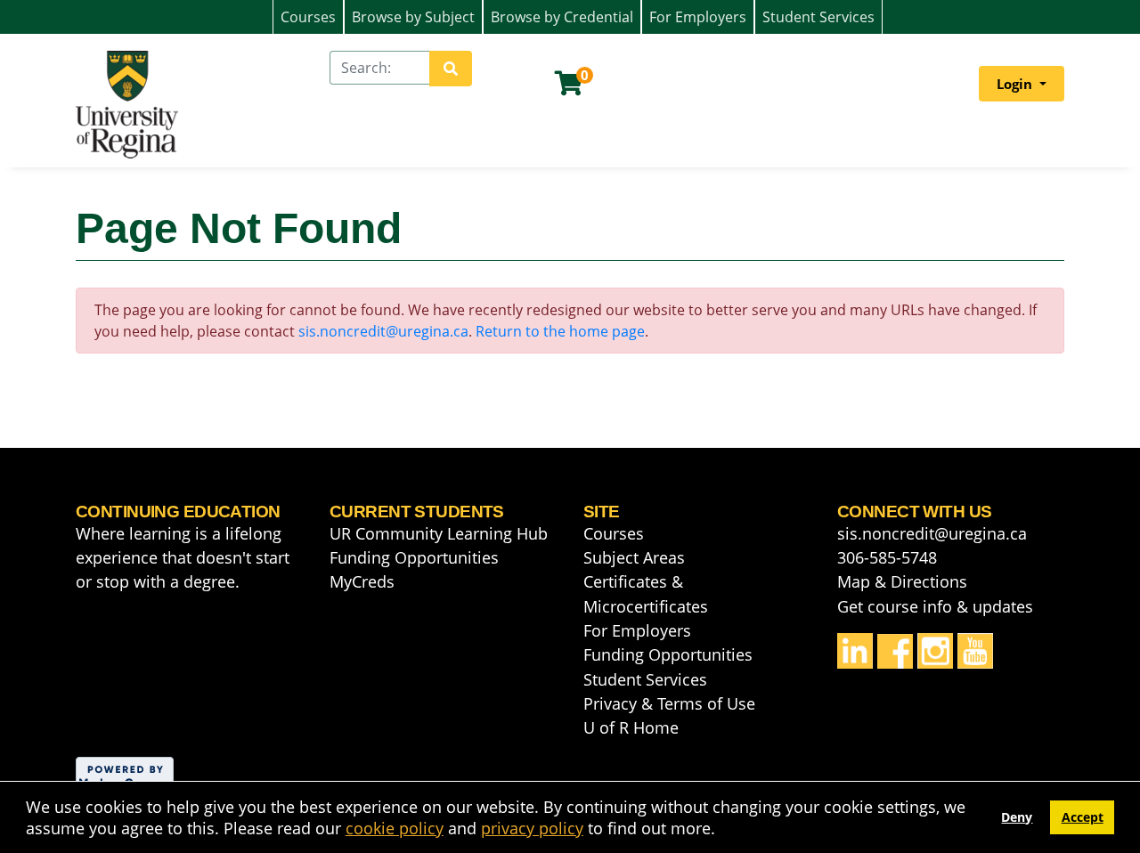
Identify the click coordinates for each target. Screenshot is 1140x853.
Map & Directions (902, 581)
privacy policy (532, 828)
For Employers (697, 17)
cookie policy (395, 828)
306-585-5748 (887, 557)
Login (1016, 84)
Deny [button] (1016, 816)
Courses (308, 17)
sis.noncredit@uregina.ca (383, 331)
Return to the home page (560, 331)
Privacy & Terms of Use (669, 703)
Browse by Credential (562, 17)
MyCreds (362, 581)
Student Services (818, 17)
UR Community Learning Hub (439, 533)
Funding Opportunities (414, 557)
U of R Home (631, 727)
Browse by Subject (413, 17)
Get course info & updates (935, 606)
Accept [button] (1082, 816)
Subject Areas (634, 557)
